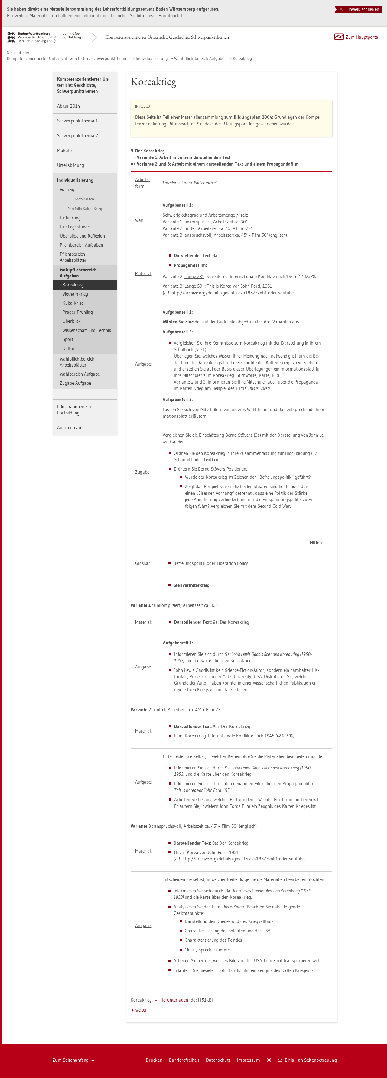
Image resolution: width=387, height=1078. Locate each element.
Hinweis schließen (361, 9)
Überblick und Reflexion (82, 236)
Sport (68, 339)
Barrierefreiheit (184, 1060)
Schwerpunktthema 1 (77, 121)
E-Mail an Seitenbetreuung (311, 1060)
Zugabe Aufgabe (75, 383)
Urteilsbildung (70, 165)
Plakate (64, 150)
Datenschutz (218, 1060)
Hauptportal (170, 15)
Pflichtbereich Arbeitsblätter (73, 257)
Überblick (72, 321)
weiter (141, 1010)
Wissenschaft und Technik (87, 330)
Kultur (69, 348)
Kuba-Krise (73, 303)
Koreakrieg (242, 58)
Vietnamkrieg (75, 294)
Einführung (70, 218)
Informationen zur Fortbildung (74, 410)
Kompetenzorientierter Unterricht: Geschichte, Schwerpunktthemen (167, 37)
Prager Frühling (78, 312)
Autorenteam (70, 427)
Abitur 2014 (68, 106)
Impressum (248, 1060)
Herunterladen (174, 1000)
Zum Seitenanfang (71, 1060)
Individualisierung (152, 58)
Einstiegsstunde (75, 227)
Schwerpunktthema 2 (77, 135)
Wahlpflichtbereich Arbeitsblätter (77, 362)
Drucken (154, 1060)
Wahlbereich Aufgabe (80, 374)
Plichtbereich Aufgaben (81, 245)
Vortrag (67, 189)
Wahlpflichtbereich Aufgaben (200, 58)
